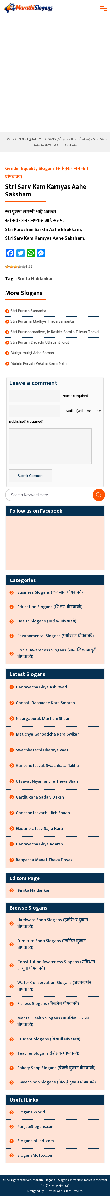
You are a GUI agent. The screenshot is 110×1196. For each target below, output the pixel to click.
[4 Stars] (19, 267)
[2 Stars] (11, 267)
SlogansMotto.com (35, 1155)
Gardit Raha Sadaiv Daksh (40, 797)
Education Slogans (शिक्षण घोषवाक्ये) (50, 607)
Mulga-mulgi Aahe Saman (32, 353)
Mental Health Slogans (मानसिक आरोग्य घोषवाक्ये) (53, 1021)
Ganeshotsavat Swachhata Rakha (47, 765)
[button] (99, 495)
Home (7, 139)
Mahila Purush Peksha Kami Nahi (38, 363)
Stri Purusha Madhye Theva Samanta (42, 322)
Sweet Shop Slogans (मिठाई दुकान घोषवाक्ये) (56, 1082)
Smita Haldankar (35, 279)
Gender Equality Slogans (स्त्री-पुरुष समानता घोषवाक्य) (52, 139)
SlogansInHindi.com (35, 1140)
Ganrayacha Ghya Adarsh (39, 844)
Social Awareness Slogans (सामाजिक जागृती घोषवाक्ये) (56, 653)
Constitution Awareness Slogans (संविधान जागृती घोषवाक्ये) (56, 965)
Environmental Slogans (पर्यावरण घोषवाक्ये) (55, 635)
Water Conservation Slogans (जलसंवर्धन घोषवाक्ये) (54, 986)
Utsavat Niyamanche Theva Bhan (47, 781)
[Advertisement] (55, 74)
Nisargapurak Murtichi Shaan (43, 718)
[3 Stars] (15, 267)
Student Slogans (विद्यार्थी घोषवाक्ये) (48, 1039)
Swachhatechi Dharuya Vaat (42, 750)
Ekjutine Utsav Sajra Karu (39, 828)
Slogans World (31, 1112)
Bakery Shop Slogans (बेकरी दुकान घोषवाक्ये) (56, 1068)
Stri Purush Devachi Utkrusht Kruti (40, 343)
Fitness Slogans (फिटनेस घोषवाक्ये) (48, 1003)
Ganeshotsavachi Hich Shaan (43, 812)
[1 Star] (7, 267)
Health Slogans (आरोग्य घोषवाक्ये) (46, 621)
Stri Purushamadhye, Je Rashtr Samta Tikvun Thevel (54, 332)
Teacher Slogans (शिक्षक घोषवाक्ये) (48, 1053)
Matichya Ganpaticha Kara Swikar (47, 734)
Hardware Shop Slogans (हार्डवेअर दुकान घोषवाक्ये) (52, 923)
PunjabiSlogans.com (36, 1126)
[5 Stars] (23, 267)
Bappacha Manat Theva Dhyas (44, 860)
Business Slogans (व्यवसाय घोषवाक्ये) (50, 592)
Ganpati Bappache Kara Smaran (45, 702)
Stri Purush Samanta (28, 311)
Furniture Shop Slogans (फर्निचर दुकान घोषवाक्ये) (51, 944)
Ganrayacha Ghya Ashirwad (41, 687)
